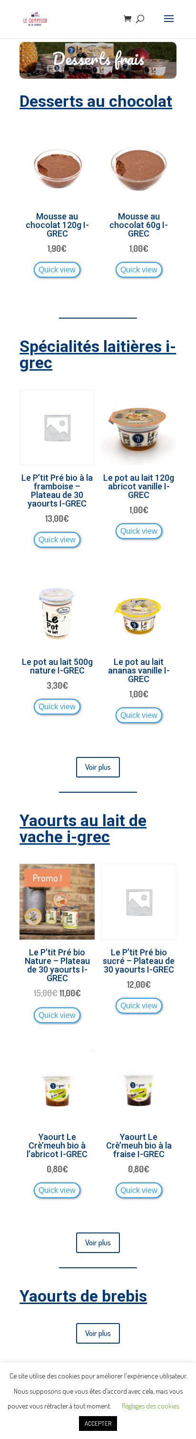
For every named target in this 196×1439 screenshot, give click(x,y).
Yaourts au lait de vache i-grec (83, 828)
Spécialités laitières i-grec (98, 354)
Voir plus (98, 767)
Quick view (57, 269)
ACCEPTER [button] (98, 1423)
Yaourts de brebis (83, 1295)
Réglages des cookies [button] (150, 1405)
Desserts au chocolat (96, 101)
